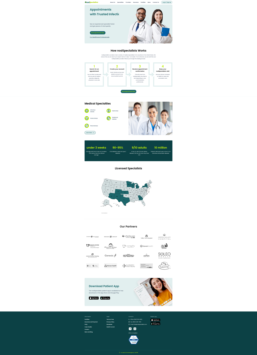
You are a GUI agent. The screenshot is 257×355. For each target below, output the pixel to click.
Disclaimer (109, 324)
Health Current (111, 327)
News (149, 2)
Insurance (136, 2)
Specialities (120, 2)
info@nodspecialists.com (140, 324)
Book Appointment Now (97, 30)
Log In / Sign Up (167, 2)
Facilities (143, 2)
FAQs (86, 324)
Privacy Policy (110, 322)
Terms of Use (110, 319)
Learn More (89, 132)
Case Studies (88, 327)
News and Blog (89, 332)
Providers (128, 2)
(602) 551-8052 (138, 319)
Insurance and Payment (91, 322)
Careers (87, 329)
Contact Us (156, 2)
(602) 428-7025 (137, 322)
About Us (112, 2)
